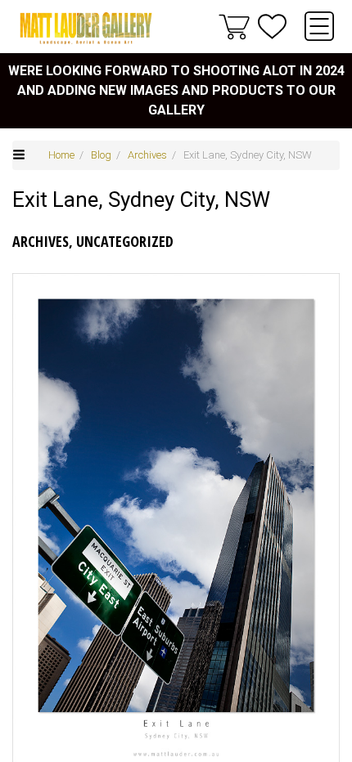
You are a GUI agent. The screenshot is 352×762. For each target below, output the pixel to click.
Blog (101, 155)
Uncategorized (125, 241)
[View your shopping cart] (234, 26)
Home (61, 155)
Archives (147, 155)
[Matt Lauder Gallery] (86, 28)
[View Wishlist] (272, 26)
